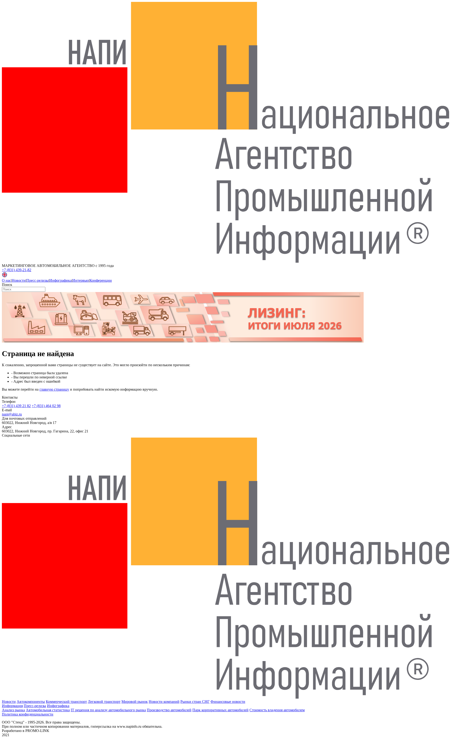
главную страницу (54, 389)
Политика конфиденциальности (27, 714)
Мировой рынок (134, 702)
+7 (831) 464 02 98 (46, 406)
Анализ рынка (13, 710)
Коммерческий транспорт (66, 702)
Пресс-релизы (37, 280)
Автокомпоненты (31, 702)
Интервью (80, 280)
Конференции (100, 280)
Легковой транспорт (104, 702)
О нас (6, 280)
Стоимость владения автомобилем (277, 710)
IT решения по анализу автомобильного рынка (108, 710)
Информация (12, 706)
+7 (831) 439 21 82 (16, 406)
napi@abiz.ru (12, 414)
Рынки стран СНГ (195, 702)
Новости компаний (164, 702)
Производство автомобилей (169, 710)
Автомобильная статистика (48, 710)
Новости (19, 280)
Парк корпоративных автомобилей (220, 710)
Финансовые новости (227, 702)
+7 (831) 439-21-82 (16, 270)
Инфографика (60, 280)
